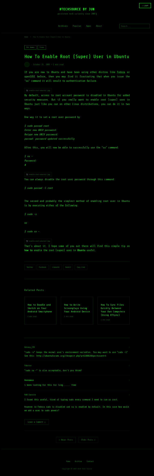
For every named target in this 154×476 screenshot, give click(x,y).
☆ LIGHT (145, 6)
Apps (88, 26)
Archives (63, 26)
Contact (90, 461)
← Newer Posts (66, 440)
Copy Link (81, 267)
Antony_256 (29, 347)
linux (42, 47)
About (99, 26)
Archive (78, 461)
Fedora (121, 72)
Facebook (42, 267)
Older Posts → (88, 440)
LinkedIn (55, 267)
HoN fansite (30, 395)
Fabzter (28, 365)
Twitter (30, 267)
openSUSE (29, 76)
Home (26, 37)
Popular (77, 26)
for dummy (30, 47)
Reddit (68, 267)
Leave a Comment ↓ (37, 422)
